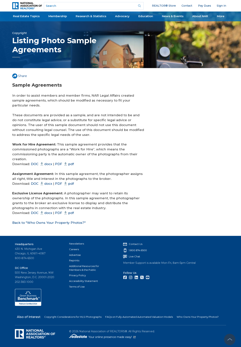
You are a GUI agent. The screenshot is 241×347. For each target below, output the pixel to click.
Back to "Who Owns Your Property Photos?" (49, 223)
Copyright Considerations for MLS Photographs (72, 316)
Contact (187, 5)
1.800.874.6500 (138, 250)
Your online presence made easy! (112, 337)
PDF (64, 164)
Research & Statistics (91, 16)
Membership (57, 16)
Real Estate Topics (26, 16)
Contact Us (135, 243)
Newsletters (76, 243)
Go (139, 6)
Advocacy (122, 16)
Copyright (19, 33)
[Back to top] (229, 339)
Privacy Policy (77, 275)
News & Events (172, 16)
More (220, 16)
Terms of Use (77, 286)
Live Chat (134, 256)
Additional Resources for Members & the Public (84, 268)
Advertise (75, 254)
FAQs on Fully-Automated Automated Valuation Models (139, 316)
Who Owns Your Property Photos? (198, 316)
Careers (74, 249)
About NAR (200, 16)
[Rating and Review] (28, 305)
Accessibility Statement (83, 280)
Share (22, 76)
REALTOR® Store (164, 5)
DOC (41, 164)
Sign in (221, 5)
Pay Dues (204, 5)
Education (145, 16)
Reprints (74, 260)
